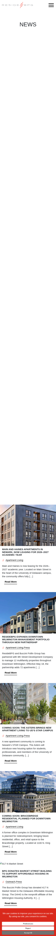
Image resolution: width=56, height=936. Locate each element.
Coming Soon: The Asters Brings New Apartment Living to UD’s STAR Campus (27, 729)
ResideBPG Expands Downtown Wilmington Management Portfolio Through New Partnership (25, 639)
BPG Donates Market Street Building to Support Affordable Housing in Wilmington (27, 874)
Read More (11, 581)
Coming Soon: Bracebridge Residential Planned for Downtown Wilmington (26, 819)
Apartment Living (14, 560)
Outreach (10, 881)
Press (27, 647)
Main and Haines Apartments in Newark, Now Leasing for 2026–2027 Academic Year (25, 552)
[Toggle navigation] (52, 5)
